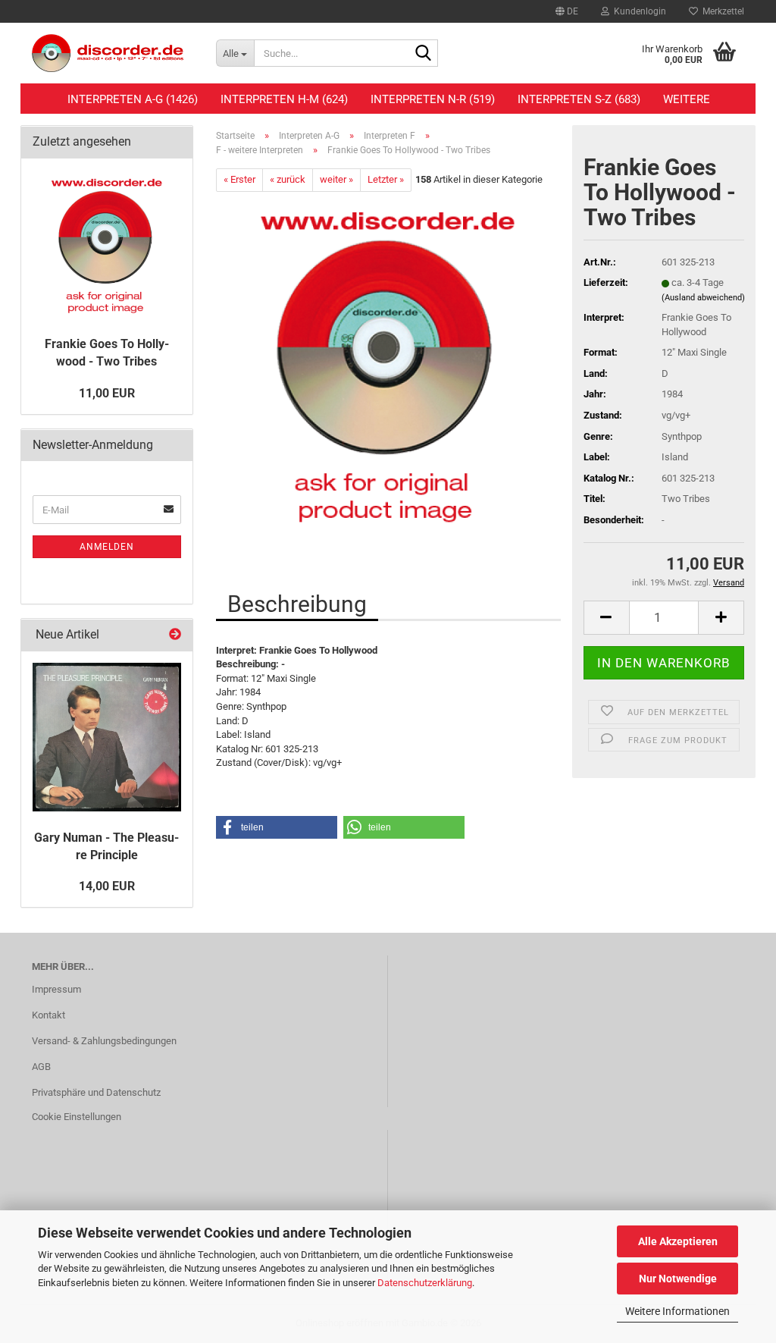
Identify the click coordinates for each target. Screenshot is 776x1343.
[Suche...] (423, 53)
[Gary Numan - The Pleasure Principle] (107, 737)
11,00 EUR (107, 393)
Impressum (56, 989)
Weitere (686, 99)
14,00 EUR (107, 886)
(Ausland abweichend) (703, 298)
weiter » (336, 179)
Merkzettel (721, 11)
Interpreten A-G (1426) (132, 99)
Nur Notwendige (678, 1278)
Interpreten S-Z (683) (579, 99)
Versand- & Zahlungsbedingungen (104, 1040)
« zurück (287, 179)
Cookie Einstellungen (76, 1116)
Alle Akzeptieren (678, 1241)
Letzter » (386, 179)
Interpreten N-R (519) (433, 99)
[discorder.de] (112, 53)
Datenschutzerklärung (424, 1282)
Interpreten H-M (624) (284, 99)
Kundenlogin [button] (637, 11)
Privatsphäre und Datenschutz (96, 1092)
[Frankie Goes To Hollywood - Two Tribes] (388, 361)
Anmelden (107, 546)
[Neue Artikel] (175, 635)
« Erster (239, 179)
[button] (567, 11)
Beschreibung (297, 604)
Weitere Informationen (677, 1311)
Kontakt (48, 1015)
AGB (41, 1066)
